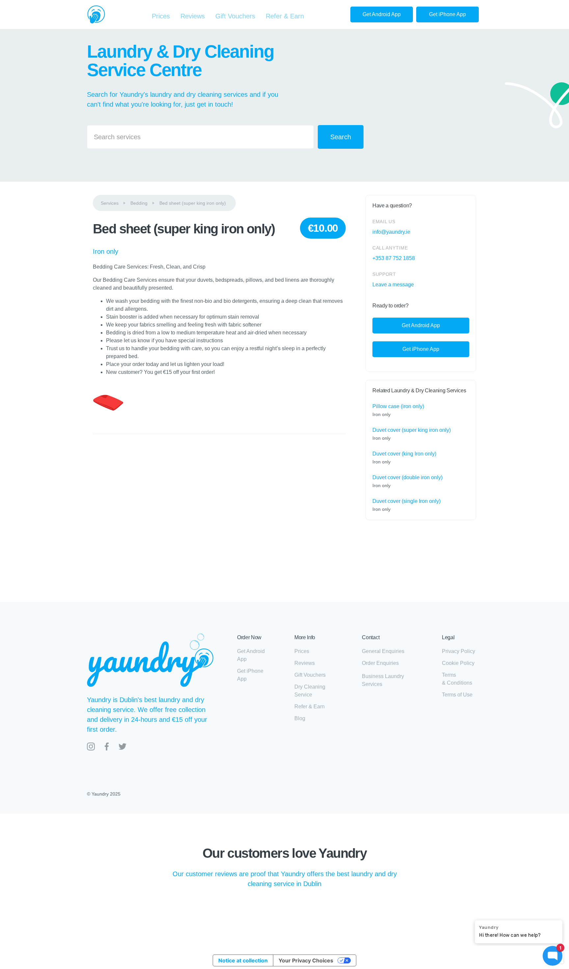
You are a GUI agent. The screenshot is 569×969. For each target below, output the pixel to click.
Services (110, 203)
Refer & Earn (285, 16)
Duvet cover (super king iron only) (411, 430)
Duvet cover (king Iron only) (404, 454)
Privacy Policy (458, 651)
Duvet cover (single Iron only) (406, 501)
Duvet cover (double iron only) (407, 477)
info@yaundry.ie (391, 232)
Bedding (139, 203)
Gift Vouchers (235, 16)
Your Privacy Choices (306, 960)
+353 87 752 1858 (393, 258)
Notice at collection (243, 960)
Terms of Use (457, 694)
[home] (96, 14)
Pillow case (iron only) (398, 406)
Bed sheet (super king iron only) (192, 203)
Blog (299, 718)
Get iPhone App (447, 14)
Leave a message (393, 284)
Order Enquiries (380, 663)
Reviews (192, 16)
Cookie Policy (458, 663)
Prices (161, 16)
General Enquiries (383, 651)
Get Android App (382, 14)
